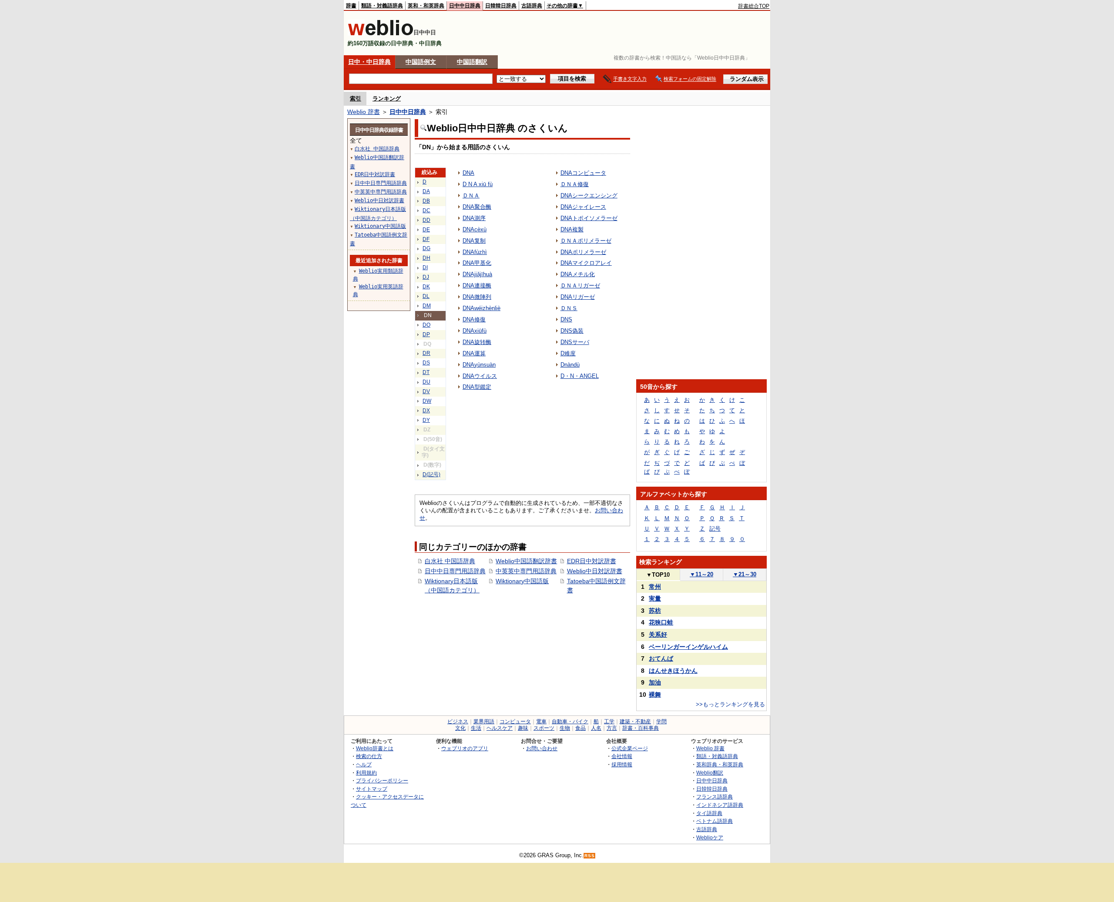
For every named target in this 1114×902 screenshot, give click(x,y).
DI (425, 267)
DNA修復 (474, 319)
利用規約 (366, 772)
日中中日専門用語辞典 (455, 571)
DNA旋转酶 (477, 342)
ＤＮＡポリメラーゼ (585, 240)
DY (426, 420)
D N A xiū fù (478, 184)
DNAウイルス (480, 376)
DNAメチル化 (577, 274)
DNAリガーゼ (577, 297)
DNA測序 (474, 218)
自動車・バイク (570, 721)
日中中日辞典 (464, 5)
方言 (612, 728)
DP (426, 334)
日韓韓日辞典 (501, 5)
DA (426, 191)
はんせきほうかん (673, 670)
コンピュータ (515, 721)
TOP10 (658, 574)
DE (426, 230)
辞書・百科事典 (640, 728)
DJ (426, 277)
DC (426, 210)
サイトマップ (371, 789)
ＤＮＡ (471, 195)
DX (426, 411)
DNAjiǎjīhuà (477, 274)
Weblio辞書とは (374, 748)
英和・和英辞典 (426, 5)
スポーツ (544, 728)
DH (426, 258)
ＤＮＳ (568, 308)
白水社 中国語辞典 (450, 561)
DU (426, 382)
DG (426, 248)
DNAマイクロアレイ (586, 263)
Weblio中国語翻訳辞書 (526, 561)
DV (426, 391)
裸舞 (655, 694)
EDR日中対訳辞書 (591, 561)
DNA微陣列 (477, 297)
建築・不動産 (635, 721)
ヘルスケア (500, 728)
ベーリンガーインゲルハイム (688, 646)
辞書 (351, 5)
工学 (609, 721)
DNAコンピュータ (583, 173)
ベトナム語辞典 (714, 821)
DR (426, 353)
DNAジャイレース (583, 207)
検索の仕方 (369, 756)
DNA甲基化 (477, 263)
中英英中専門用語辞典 (526, 571)
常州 (655, 586)
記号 (715, 528)
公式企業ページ (629, 748)
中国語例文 (421, 61)
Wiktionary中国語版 (522, 581)
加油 (655, 682)
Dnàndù (570, 364)
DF (426, 239)
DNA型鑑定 (477, 387)
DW (427, 401)
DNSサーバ (574, 342)
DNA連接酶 (477, 285)
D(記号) (431, 474)
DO (426, 325)
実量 (655, 598)
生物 (565, 728)
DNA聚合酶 (477, 207)
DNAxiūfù (475, 330)
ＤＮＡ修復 (574, 184)
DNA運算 (474, 353)
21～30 (744, 574)
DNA (468, 173)
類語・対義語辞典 (382, 5)
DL (426, 296)
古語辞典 (531, 5)
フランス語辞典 (714, 796)
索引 (355, 98)
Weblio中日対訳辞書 (594, 571)
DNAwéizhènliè (481, 308)
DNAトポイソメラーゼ (588, 218)
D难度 (568, 353)
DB (426, 201)
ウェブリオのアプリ (464, 748)
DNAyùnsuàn (479, 364)
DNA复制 (474, 240)
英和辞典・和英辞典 (719, 764)
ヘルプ (364, 764)
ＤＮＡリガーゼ (580, 285)
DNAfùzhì (475, 252)
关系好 (658, 634)
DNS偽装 (572, 330)
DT (426, 372)
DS (426, 363)
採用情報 (621, 764)
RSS (589, 855)
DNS (566, 319)
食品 (580, 728)
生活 (476, 728)
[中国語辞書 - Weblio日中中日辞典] (380, 33)
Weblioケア (709, 837)
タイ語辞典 (709, 813)
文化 (460, 728)
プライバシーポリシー (382, 780)
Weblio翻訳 (709, 772)
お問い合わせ (541, 748)
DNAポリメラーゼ (583, 252)
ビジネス (457, 721)
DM (427, 306)
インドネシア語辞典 (719, 805)
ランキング (386, 98)
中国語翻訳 (472, 61)
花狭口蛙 (661, 622)
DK (426, 287)
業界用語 (483, 721)
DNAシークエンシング (588, 195)
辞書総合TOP (753, 6)
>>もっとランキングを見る (730, 704)
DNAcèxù (475, 229)
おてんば (661, 658)
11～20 (701, 574)
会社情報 (621, 756)
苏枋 (655, 610)
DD (426, 220)
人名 (596, 728)
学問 (661, 721)
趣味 (523, 728)
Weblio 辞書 (363, 111)
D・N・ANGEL (579, 376)
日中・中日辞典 (369, 61)
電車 (541, 721)
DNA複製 (572, 229)
